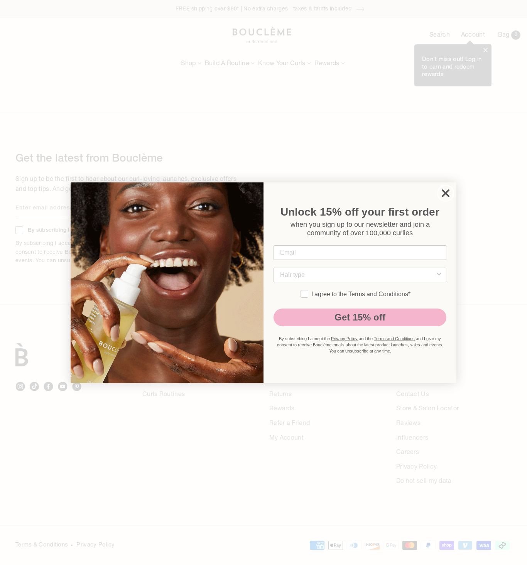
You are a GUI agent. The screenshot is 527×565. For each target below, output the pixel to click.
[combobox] (357, 275)
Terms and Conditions (394, 338)
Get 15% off (359, 317)
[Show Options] (439, 275)
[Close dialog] (445, 193)
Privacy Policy (344, 338)
